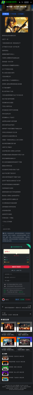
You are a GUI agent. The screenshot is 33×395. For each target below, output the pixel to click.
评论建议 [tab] (21, 14)
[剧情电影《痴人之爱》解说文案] (5, 374)
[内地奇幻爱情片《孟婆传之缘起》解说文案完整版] (24, 342)
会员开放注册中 (21, 389)
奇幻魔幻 (17, 9)
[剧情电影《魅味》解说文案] (5, 368)
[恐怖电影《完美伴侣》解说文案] (5, 358)
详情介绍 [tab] (6, 14)
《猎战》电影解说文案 (23, 334)
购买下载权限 (17, 266)
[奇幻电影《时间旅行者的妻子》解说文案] (8, 342)
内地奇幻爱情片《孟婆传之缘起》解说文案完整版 (24, 350)
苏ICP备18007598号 (13, 389)
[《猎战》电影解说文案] (24, 327)
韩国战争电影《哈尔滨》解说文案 (17, 361)
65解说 (7, 299)
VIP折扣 (17, 255)
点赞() (28, 299)
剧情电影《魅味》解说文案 (15, 367)
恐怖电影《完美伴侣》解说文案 (16, 356)
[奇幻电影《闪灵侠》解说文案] (8, 327)
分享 (18, 299)
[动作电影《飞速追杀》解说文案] (5, 379)
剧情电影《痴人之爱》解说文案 (16, 372)
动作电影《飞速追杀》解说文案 (16, 377)
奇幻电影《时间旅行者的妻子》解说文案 (8, 350)
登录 (27, 2)
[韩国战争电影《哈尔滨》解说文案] (5, 363)
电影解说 (9, 333)
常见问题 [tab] (14, 14)
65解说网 (17, 385)
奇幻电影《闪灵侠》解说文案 (8, 335)
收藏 (23, 299)
